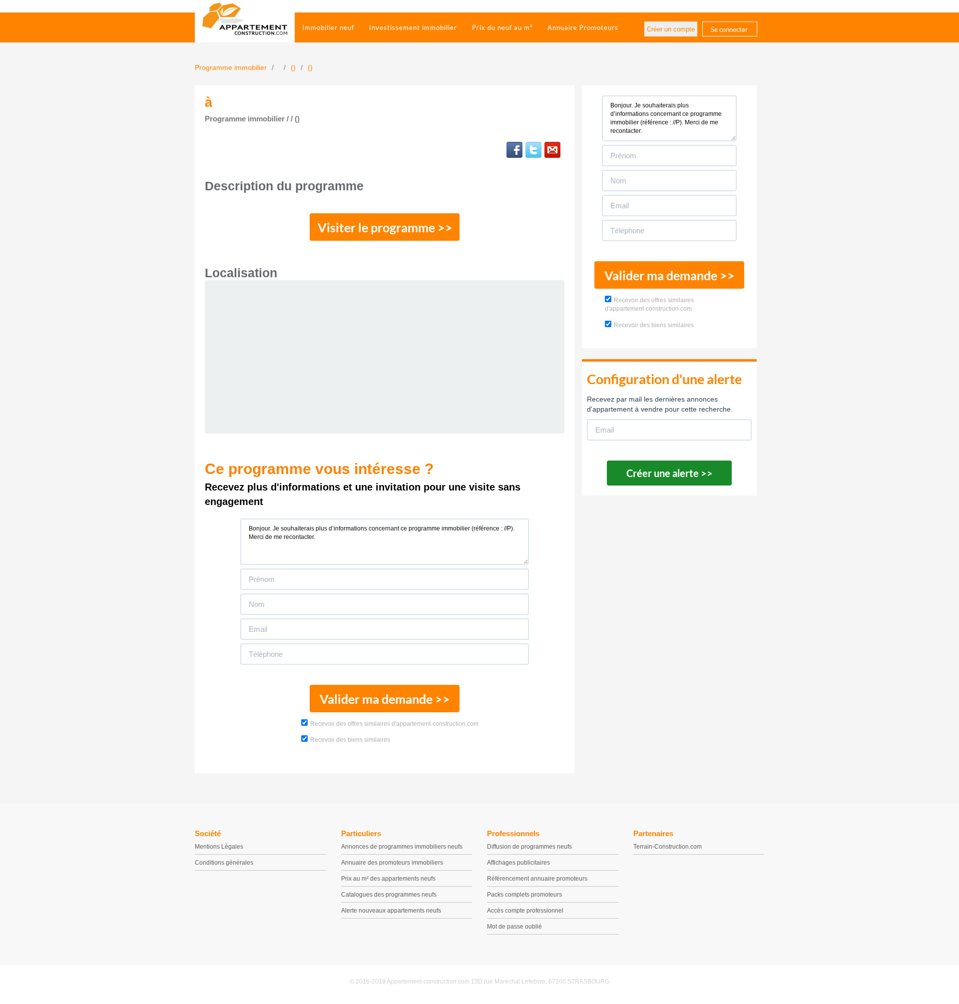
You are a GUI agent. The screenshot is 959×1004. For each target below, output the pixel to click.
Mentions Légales (219, 846)
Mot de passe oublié (514, 926)
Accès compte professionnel (525, 910)
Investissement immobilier (413, 27)
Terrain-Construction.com (667, 846)
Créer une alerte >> (669, 473)
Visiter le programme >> (385, 227)
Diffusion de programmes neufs (529, 846)
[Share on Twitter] (533, 150)
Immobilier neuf (328, 27)
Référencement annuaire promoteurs (537, 878)
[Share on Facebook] (514, 150)
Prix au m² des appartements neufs (388, 878)
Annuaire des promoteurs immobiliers (392, 862)
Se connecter (729, 29)
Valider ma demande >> (385, 698)
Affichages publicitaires (518, 862)
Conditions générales (224, 862)
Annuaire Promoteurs (582, 27)
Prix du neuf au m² (502, 27)
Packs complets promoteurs (524, 894)
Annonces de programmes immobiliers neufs (402, 846)
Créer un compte (671, 29)
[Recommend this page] (552, 150)
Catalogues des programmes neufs (389, 894)
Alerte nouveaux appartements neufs (391, 910)
